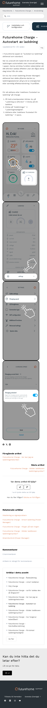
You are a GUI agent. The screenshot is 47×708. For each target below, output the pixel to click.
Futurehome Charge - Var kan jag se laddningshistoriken (22, 598)
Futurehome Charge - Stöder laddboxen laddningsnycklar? (20, 532)
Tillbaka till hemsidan (13, 697)
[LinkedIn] (10, 445)
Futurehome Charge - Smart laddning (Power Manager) (22, 521)
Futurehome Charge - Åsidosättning (22, 578)
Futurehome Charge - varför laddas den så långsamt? (24, 591)
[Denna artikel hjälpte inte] (27, 487)
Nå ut (7, 673)
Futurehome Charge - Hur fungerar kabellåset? (22, 618)
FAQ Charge (13, 586)
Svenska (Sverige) (29, 3)
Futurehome (7, 11)
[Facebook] (3, 445)
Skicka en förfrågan (32, 497)
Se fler (11, 639)
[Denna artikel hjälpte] (20, 487)
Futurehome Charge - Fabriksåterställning (17, 625)
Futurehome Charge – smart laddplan (23, 582)
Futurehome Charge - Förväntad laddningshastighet (21, 631)
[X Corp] (7, 445)
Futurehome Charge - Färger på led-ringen (21, 527)
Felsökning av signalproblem (15, 515)
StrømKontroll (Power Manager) (16, 538)
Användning (38, 11)
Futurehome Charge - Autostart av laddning (22, 605)
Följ (42, 48)
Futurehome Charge (23, 11)
